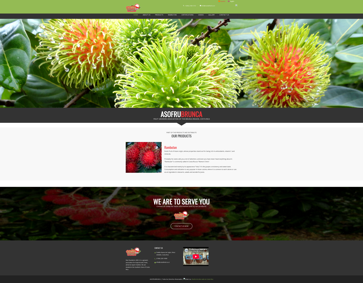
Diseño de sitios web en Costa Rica (202, 279)
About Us (146, 15)
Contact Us (224, 15)
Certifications (187, 15)
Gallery (211, 15)
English (232, 1)
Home (135, 15)
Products (159, 15)
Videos (201, 15)
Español (222, 1)
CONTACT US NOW (181, 226)
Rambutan (172, 15)
